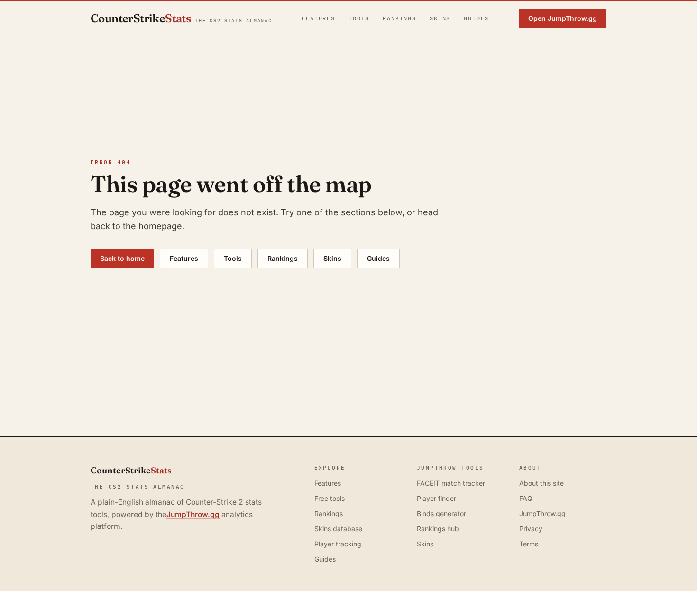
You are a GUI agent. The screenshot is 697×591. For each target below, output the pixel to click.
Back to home (122, 258)
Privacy (530, 529)
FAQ (525, 498)
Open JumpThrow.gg (562, 18)
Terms (528, 544)
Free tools (329, 498)
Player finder (436, 498)
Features (318, 18)
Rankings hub (438, 529)
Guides (476, 18)
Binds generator (441, 513)
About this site (541, 483)
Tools (358, 18)
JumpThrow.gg (193, 514)
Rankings (399, 18)
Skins (440, 18)
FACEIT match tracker (451, 483)
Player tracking (337, 544)
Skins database (338, 529)
